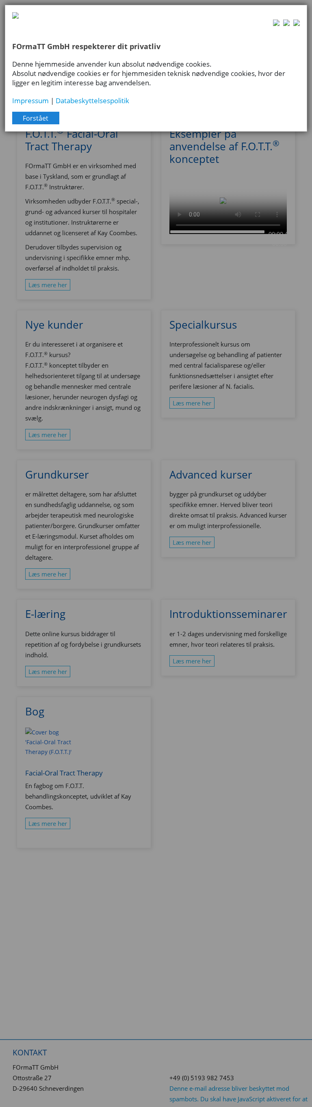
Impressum (30, 100)
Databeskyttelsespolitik (92, 100)
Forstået (35, 118)
